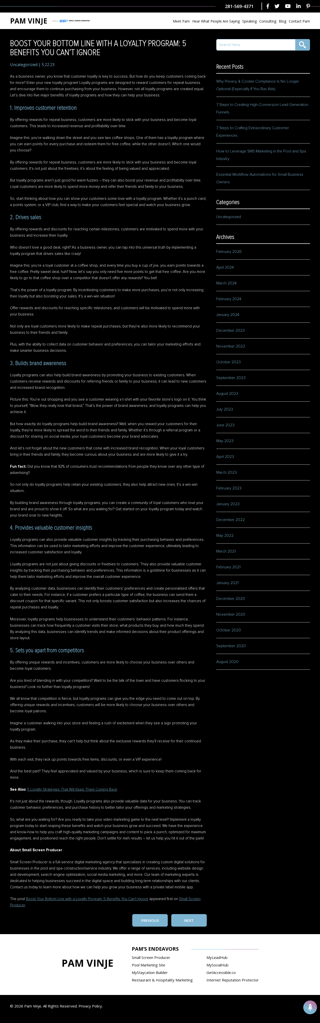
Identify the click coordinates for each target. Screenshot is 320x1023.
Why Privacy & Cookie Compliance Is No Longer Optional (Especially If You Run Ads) (257, 85)
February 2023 (229, 488)
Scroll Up (310, 1007)
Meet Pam (181, 21)
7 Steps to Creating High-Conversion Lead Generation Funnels (262, 108)
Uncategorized (24, 64)
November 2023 (230, 346)
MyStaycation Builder (150, 972)
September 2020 (231, 646)
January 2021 (227, 583)
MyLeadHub (217, 957)
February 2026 (229, 252)
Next (189, 920)
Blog (282, 21)
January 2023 (228, 504)
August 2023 (227, 394)
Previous (150, 920)
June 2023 (225, 425)
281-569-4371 (239, 6)
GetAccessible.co (221, 972)
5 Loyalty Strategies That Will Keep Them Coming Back (72, 789)
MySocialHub (217, 964)
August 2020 (227, 662)
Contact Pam (299, 21)
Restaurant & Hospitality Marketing (162, 979)
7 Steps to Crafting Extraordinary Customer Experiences (252, 131)
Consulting (267, 21)
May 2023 (225, 441)
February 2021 (228, 567)
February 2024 (228, 299)
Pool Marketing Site (148, 964)
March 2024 (226, 283)
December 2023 (230, 330)
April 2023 (225, 457)
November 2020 (230, 614)
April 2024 (225, 267)
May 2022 (225, 536)
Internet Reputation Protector (232, 979)
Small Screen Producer (151, 957)
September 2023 (231, 378)
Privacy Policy (90, 1005)
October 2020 (228, 630)
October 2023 (228, 362)
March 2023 (226, 472)
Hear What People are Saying (216, 21)
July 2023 (224, 409)
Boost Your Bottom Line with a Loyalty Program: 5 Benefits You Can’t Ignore (87, 899)
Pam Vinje (28, 21)
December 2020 (230, 599)
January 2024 (227, 315)
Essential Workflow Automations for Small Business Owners (259, 178)
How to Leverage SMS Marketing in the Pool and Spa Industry (261, 155)
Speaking (249, 21)
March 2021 (226, 551)
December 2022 (230, 520)
